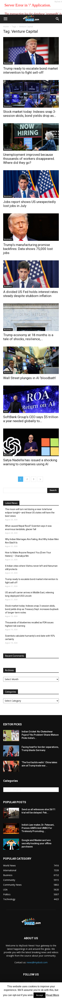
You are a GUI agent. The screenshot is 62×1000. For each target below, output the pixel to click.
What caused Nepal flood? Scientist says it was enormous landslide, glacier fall (28, 528)
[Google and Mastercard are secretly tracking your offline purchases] (11, 844)
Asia (6, 411)
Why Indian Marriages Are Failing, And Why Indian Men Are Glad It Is (32, 541)
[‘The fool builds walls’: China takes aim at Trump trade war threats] (11, 766)
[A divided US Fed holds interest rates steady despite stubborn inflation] (31, 274)
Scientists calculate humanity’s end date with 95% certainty (30, 637)
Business (8, 63)
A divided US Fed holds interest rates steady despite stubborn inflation (30, 294)
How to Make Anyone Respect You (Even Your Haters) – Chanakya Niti (28, 554)
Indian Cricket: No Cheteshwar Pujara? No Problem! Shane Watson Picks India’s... (40, 734)
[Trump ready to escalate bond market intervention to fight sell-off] (31, 50)
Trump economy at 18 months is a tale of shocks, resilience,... (28, 337)
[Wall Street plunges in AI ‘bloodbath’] (31, 360)
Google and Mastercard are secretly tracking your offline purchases (36, 843)
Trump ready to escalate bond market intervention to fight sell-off (30, 70)
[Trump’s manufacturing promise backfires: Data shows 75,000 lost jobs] (31, 227)
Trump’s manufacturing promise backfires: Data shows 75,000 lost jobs (28, 249)
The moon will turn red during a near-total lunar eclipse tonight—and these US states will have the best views (30, 512)
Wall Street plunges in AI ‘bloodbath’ (29, 378)
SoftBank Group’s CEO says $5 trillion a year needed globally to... (30, 419)
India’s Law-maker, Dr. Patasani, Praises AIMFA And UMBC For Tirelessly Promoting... (38, 828)
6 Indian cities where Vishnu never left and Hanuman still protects (31, 568)
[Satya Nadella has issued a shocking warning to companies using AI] (31, 442)
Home (6, 26)
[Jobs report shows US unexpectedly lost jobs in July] (31, 184)
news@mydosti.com (37, 962)
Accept (39, 995)
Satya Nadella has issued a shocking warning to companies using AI (30, 462)
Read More (52, 995)
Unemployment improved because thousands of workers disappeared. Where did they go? (29, 159)
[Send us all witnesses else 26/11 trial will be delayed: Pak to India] (11, 813)
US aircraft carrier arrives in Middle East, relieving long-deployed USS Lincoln (29, 594)
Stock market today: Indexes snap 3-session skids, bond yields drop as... (29, 114)
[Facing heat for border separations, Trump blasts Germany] (11, 750)
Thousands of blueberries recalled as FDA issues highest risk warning (29, 624)
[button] (57, 19)
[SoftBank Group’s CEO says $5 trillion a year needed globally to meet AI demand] (31, 399)
